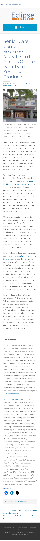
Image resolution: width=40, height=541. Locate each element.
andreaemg (28, 83)
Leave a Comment (11, 85)
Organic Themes (23, 532)
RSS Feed (20, 534)
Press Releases (21, 502)
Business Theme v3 (10, 532)
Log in (26, 534)
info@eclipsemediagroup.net (12, 4)
